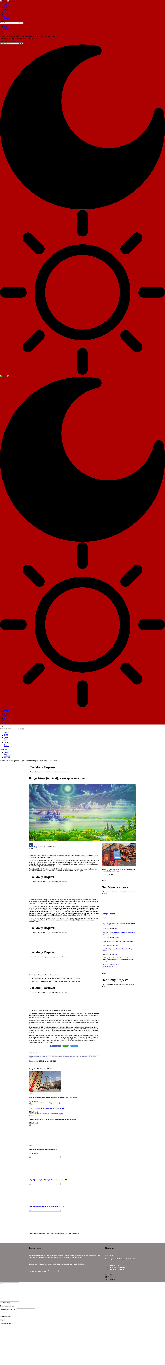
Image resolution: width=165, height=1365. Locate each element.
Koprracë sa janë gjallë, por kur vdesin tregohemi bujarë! (47, 1108)
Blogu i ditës (109, 913)
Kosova (116, 938)
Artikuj (53, 847)
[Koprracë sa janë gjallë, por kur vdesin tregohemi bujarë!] (44, 1103)
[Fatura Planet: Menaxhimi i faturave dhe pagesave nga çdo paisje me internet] (45, 1211)
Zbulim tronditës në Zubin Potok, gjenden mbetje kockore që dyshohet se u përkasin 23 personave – (119, 933)
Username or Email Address (8, 1309)
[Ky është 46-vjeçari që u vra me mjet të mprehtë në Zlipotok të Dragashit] (46, 1114)
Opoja (116, 928)
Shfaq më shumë (13, 41)
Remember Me (6, 1316)
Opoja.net (37, 847)
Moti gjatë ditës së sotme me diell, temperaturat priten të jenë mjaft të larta (53, 1097)
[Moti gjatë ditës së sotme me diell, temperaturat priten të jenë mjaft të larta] (45, 1092)
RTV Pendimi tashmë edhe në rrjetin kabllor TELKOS (47, 1206)
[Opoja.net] (7, 1)
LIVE (104, 918)
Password (3, 1313)
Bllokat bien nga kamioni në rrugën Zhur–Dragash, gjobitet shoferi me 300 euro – (118, 870)
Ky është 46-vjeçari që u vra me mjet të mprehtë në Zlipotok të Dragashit (52, 1119)
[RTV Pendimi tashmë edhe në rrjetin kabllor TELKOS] (45, 1184)
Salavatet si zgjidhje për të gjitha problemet (43, 1149)
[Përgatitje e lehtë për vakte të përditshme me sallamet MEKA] (45, 1157)
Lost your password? (6, 1323)
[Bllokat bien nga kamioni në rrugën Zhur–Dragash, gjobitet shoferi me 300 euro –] (119, 865)
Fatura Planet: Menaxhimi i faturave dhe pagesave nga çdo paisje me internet (54, 1233)
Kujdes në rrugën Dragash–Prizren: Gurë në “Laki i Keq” (118, 941)
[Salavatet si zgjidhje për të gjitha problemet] (43, 1125)
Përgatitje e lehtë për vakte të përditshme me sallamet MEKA (49, 1180)
